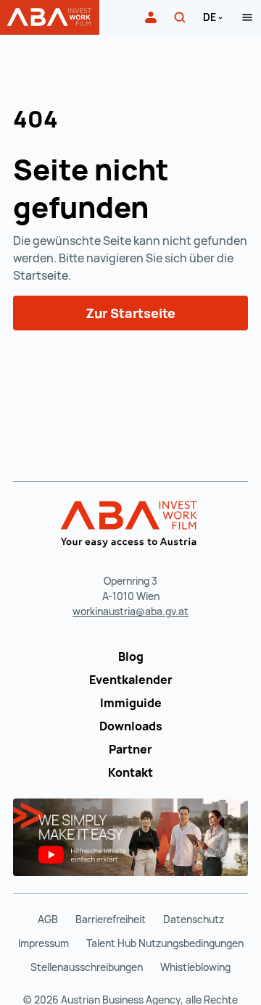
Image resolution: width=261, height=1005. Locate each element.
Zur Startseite (130, 313)
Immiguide (131, 703)
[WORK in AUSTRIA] (131, 524)
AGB (48, 919)
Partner (130, 749)
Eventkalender (131, 680)
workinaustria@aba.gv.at (130, 611)
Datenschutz (193, 919)
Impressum (43, 943)
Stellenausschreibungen (86, 967)
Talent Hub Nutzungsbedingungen (165, 943)
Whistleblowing (195, 967)
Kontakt (130, 772)
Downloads (130, 726)
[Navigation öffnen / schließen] (247, 17)
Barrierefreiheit (110, 919)
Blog (131, 656)
